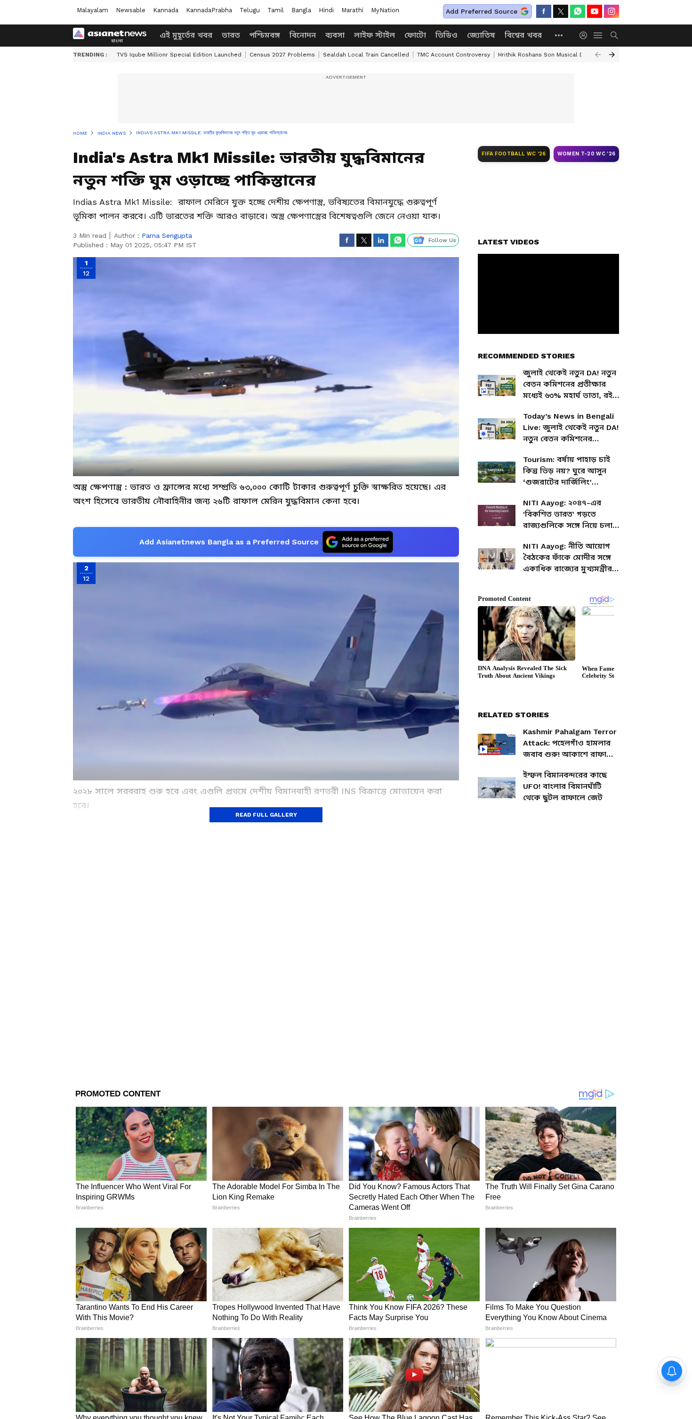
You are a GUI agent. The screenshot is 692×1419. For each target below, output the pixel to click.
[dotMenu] (559, 35)
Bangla (301, 10)
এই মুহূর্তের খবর (186, 35)
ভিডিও (446, 35)
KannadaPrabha (209, 10)
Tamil (275, 10)
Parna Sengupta (167, 235)
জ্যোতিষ (481, 35)
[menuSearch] (614, 35)
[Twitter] (560, 11)
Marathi (352, 10)
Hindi (326, 10)
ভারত (231, 35)
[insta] (611, 11)
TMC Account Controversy (453, 54)
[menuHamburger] (598, 35)
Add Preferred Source (481, 11)
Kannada (165, 10)
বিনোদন (303, 35)
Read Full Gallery (266, 814)
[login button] (585, 35)
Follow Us (442, 240)
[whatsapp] (577, 11)
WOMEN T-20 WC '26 (586, 154)
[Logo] (113, 35)
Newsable (130, 10)
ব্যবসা (335, 35)
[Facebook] (543, 11)
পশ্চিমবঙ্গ (264, 35)
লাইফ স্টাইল (374, 35)
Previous (598, 54)
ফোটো (415, 35)
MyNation (385, 10)
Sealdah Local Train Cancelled (366, 54)
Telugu (250, 10)
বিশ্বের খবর (523, 35)
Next (612, 54)
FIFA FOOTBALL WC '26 (514, 154)
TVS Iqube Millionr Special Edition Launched (179, 54)
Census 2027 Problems (282, 54)
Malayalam (92, 10)
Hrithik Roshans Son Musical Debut (547, 54)
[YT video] (594, 11)
